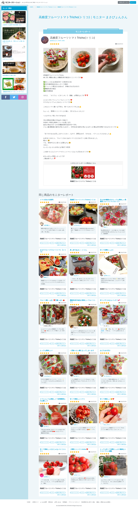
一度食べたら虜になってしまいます (82, 350)
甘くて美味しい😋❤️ (107, 399)
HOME (28, 502)
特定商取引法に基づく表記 (88, 502)
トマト (52, 243)
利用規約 (65, 502)
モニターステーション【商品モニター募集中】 (11, 2)
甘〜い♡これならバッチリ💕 (110, 300)
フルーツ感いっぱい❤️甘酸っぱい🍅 (52, 300)
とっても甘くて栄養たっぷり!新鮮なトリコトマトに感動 (113, 450)
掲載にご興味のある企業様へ (103, 502)
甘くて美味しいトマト (77, 399)
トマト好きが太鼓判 (46, 200)
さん (47, 225)
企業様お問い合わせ (124, 2)
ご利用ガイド (35, 502)
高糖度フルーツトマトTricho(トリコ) (82, 200)
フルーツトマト (45, 243)
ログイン (133, 2)
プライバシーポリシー (74, 502)
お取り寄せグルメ (60, 243)
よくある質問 (43, 502)
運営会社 (50, 502)
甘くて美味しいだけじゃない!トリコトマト (53, 450)
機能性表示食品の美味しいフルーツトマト (82, 301)
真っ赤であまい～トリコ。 (79, 250)
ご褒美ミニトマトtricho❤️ (79, 449)
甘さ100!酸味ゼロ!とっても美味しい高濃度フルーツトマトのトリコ (113, 200)
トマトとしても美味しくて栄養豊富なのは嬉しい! (52, 400)
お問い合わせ (57, 502)
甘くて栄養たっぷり (106, 250)
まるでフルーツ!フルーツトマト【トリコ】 (53, 251)
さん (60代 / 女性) (57, 40)
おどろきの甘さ (105, 350)
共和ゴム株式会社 (61, 245)
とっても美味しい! (46, 350)
